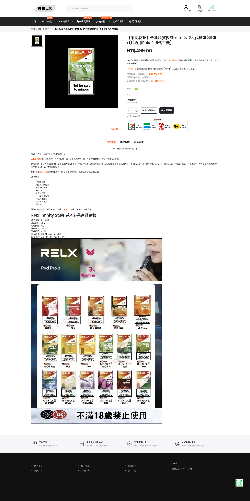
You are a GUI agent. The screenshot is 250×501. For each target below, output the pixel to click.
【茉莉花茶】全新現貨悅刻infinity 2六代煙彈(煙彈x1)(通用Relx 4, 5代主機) (85, 29)
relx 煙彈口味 (174, 60)
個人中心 (37, 465)
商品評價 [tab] (139, 142)
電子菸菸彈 (43, 172)
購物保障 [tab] (125, 142)
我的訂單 (37, 470)
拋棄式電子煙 (83, 20)
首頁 (33, 21)
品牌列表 (84, 470)
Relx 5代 (66, 209)
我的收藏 (84, 465)
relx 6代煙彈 (36, 159)
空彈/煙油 (118, 21)
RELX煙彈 (64, 21)
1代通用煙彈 (135, 21)
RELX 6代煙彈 (43, 29)
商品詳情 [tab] (111, 142)
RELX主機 (47, 20)
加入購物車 (150, 110)
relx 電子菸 (132, 68)
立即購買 (168, 110)
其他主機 (100, 20)
